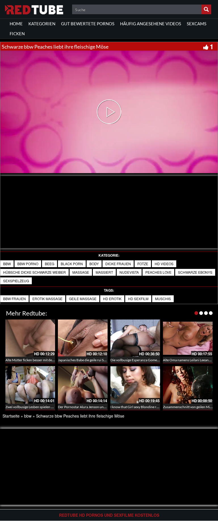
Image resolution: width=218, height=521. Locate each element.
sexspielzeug (16, 280)
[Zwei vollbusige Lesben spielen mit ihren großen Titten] (30, 384)
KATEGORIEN (41, 23)
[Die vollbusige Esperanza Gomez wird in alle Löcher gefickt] (135, 338)
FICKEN (17, 33)
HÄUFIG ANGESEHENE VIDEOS (150, 23)
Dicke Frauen (118, 263)
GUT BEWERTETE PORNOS (87, 23)
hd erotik (112, 298)
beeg (49, 263)
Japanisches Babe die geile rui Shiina (84, 360)
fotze (142, 263)
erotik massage (47, 298)
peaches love (158, 272)
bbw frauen (14, 298)
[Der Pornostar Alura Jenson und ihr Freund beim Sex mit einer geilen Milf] (83, 384)
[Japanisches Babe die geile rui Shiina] (83, 338)
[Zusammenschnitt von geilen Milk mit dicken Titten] (188, 384)
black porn (72, 263)
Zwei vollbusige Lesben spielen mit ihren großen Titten (45, 407)
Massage (80, 272)
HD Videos (164, 263)
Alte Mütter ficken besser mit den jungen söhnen (40, 360)
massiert (104, 272)
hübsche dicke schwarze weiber (34, 272)
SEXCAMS (196, 23)
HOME (16, 23)
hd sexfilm (138, 298)
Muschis (163, 298)
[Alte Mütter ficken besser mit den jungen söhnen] (30, 338)
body (94, 263)
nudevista (129, 272)
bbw (7, 263)
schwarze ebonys (195, 272)
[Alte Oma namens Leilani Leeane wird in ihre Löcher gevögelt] (188, 338)
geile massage (83, 298)
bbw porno (27, 263)
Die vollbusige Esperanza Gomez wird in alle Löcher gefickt (153, 360)
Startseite (11, 416)
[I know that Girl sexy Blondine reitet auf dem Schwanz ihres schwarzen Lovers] (135, 384)
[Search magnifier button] (206, 9)
